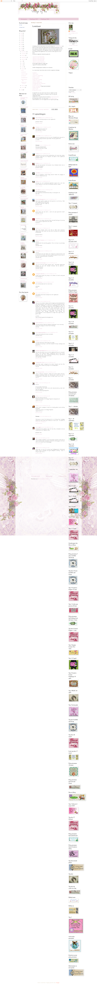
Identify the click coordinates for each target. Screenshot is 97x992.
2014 (22, 90)
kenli (36, 438)
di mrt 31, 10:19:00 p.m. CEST (43, 447)
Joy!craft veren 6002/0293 (38, 58)
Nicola (37, 396)
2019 (22, 42)
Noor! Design (23, 225)
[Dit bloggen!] (53, 109)
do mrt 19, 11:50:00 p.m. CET (50, 362)
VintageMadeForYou (73, 45)
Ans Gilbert (38, 189)
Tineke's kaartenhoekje (24, 126)
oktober (23, 55)
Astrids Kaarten (24, 252)
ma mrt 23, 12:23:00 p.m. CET (45, 416)
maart (23, 68)
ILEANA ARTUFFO (39, 322)
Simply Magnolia (36, 87)
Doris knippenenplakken (41, 332)
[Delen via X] (54, 109)
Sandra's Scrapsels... (23, 243)
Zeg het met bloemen (24, 83)
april (23, 67)
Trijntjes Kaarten (24, 107)
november (24, 53)
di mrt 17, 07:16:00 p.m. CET (45, 210)
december (24, 51)
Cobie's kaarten (24, 169)
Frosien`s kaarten (23, 234)
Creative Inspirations (37, 82)
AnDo (37, 382)
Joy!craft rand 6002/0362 (38, 59)
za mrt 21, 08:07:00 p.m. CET (44, 405)
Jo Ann (37, 301)
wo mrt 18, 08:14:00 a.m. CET (43, 293)
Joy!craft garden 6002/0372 (38, 62)
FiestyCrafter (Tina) (40, 362)
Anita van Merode (40, 240)
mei (22, 65)
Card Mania (35, 74)
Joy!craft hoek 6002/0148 (38, 60)
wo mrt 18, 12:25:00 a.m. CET (50, 273)
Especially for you (24, 80)
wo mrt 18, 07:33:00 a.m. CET (48, 282)
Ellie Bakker (38, 251)
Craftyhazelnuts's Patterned (38, 83)
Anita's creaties (24, 152)
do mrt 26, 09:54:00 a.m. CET (47, 427)
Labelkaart (23, 72)
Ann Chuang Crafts (40, 372)
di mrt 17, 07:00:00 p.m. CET (46, 189)
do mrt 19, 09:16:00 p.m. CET (44, 341)
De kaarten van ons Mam (24, 98)
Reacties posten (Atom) (43, 479)
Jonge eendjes (24, 74)
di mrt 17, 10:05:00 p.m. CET (46, 251)
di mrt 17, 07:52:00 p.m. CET (44, 228)
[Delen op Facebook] (55, 109)
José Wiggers (38, 427)
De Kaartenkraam (24, 116)
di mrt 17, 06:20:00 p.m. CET (44, 181)
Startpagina (24, 19)
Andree (37, 341)
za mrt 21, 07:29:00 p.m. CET (44, 396)
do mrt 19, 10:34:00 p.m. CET (52, 350)
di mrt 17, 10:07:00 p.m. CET (51, 263)
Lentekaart (23, 75)
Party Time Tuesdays (37, 79)
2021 (22, 39)
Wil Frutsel (38, 135)
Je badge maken (21, 27)
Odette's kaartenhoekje (41, 263)
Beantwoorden (39, 123)
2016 (22, 48)
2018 (22, 44)
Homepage (49, 476)
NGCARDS (38, 173)
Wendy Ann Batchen (40, 273)
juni (22, 63)
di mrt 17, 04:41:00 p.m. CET (44, 163)
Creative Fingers (36, 81)
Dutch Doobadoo (24, 198)
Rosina (37, 228)
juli (22, 61)
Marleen (37, 127)
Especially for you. (53, 98)
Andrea (37, 163)
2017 (22, 46)
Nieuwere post (35, 476)
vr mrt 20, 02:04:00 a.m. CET (50, 372)
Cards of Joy (23, 216)
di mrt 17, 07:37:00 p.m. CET (45, 218)
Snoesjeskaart (24, 77)
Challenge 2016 (45, 19)
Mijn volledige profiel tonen (73, 33)
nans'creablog (39, 282)
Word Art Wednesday (37, 75)
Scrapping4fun (35, 78)
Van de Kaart (24, 196)
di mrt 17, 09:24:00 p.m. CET (49, 240)
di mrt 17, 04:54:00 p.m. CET (46, 173)
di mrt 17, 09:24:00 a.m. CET (46, 117)
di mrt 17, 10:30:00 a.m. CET (46, 135)
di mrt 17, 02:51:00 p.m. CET (44, 153)
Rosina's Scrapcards (23, 208)
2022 (22, 37)
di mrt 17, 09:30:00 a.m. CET (45, 127)
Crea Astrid (38, 117)
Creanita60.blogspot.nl (40, 199)
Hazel (37, 447)
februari (24, 85)
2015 (22, 50)
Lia (36, 293)
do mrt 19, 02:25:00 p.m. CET (52, 332)
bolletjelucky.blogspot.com (41, 350)
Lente (22, 70)
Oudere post (62, 476)
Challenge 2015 (34, 19)
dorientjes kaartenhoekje (24, 281)
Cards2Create (58, 46)
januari (23, 87)
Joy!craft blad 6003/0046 (38, 57)
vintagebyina (72, 31)
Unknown (37, 210)
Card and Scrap (55, 96)
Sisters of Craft (36, 77)
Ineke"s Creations (24, 161)
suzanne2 (38, 218)
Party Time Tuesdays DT (41, 421)
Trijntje (37, 181)
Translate (73, 92)
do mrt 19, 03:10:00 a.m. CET (48, 322)
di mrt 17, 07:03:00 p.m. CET (51, 199)
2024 (22, 33)
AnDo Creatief (24, 270)
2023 (22, 35)
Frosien (37, 153)
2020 (22, 40)
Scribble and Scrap (36, 85)
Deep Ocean (35, 89)
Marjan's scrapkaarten (24, 261)
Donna (37, 405)
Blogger (57, 982)
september (24, 57)
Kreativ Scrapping (36, 86)
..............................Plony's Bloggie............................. (23, 188)
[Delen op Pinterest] (57, 109)
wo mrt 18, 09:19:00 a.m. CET (44, 301)
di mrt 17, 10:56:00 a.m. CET (45, 145)
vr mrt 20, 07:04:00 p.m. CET (44, 382)
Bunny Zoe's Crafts (36, 90)
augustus (24, 59)
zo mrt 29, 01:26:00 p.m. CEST (43, 438)
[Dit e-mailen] (52, 109)
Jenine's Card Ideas (23, 135)
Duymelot (34, 73)
